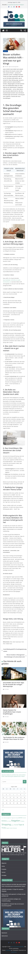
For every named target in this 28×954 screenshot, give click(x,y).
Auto (2, 817)
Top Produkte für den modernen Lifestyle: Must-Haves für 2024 (14, 738)
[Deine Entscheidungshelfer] (3, 30)
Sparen (12, 824)
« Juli (3, 809)
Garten (20, 818)
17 (3, 800)
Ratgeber (15, 820)
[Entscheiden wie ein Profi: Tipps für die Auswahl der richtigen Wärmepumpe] (14, 668)
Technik (16, 825)
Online (4, 821)
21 (17, 800)
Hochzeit (24, 817)
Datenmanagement (7, 817)
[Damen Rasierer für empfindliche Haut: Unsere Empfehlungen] (14, 695)
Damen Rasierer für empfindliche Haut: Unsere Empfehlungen (12, 712)
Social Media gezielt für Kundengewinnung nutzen (14, 650)
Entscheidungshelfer (14, 66)
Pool (8, 821)
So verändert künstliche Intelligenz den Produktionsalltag (15, 5)
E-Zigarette (13, 817)
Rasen (10, 821)
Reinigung (22, 821)
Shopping (6, 824)
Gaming (16, 817)
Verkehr (11, 828)
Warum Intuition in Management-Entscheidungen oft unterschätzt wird (14, 656)
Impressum (4, 933)
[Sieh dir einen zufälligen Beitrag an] (24, 30)
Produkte (5, 51)
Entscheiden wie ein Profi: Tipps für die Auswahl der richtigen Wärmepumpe (13, 684)
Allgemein (4, 863)
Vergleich (8, 828)
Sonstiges (4, 875)
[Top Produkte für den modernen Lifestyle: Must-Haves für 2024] (14, 723)
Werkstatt (15, 828)
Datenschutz (5, 936)
